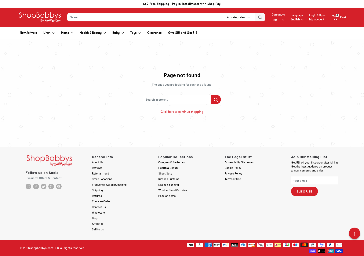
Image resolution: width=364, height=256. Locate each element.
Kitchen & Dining (168, 184)
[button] (339, 17)
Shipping (97, 190)
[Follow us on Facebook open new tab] (36, 186)
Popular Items (167, 195)
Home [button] (65, 33)
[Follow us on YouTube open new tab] (59, 186)
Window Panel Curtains (172, 190)
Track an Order (101, 201)
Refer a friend (100, 173)
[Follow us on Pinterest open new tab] (51, 186)
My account (316, 19)
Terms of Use (233, 179)
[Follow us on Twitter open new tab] (43, 186)
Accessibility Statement (240, 162)
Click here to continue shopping (182, 112)
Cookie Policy (233, 167)
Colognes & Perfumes (171, 162)
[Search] (260, 17)
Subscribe (304, 191)
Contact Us (99, 207)
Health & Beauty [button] (91, 33)
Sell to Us (98, 229)
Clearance (154, 33)
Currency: (278, 14)
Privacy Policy (233, 173)
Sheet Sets (165, 173)
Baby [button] (116, 33)
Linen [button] (46, 33)
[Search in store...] (216, 99)
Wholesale (98, 212)
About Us (97, 162)
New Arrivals (28, 33)
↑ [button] (354, 233)
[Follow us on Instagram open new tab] (28, 186)
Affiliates (97, 223)
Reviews (97, 167)
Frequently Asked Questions (109, 184)
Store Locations (102, 179)
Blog (94, 218)
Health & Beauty (168, 167)
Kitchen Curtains (168, 179)
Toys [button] (133, 33)
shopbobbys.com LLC (44, 248)
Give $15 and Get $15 (182, 33)
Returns (97, 195)
